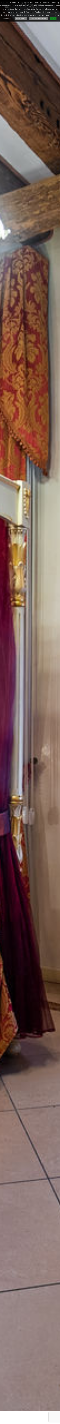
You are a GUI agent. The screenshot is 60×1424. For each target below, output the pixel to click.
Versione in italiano (38, 18)
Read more (20, 18)
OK (53, 18)
